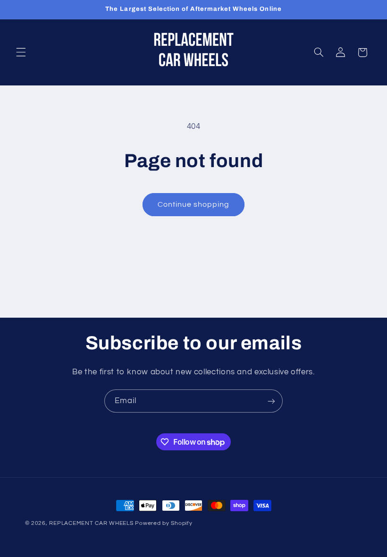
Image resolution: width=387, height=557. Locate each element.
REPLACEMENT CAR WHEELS (91, 523)
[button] (21, 52)
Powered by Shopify (163, 523)
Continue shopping (194, 204)
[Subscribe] (271, 401)
